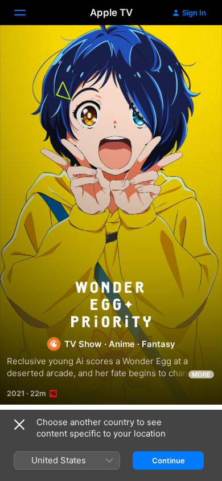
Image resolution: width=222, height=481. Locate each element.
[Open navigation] (26, 12)
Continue (168, 460)
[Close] (19, 424)
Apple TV (111, 12)
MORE (201, 374)
